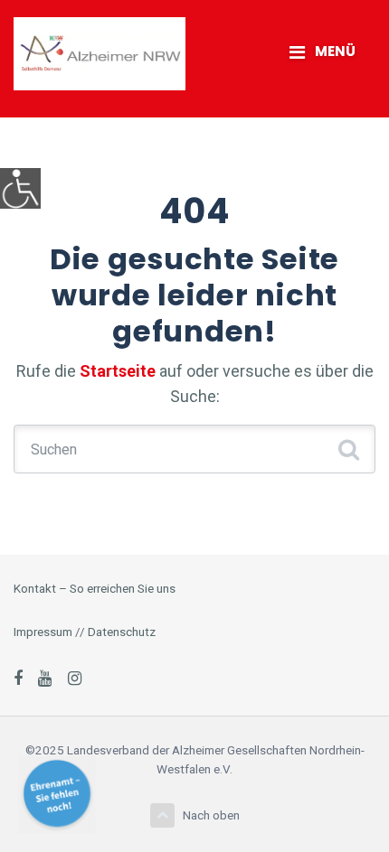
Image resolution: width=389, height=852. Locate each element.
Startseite (118, 370)
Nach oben (211, 815)
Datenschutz (122, 631)
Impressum (43, 631)
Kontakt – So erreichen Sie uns (95, 588)
